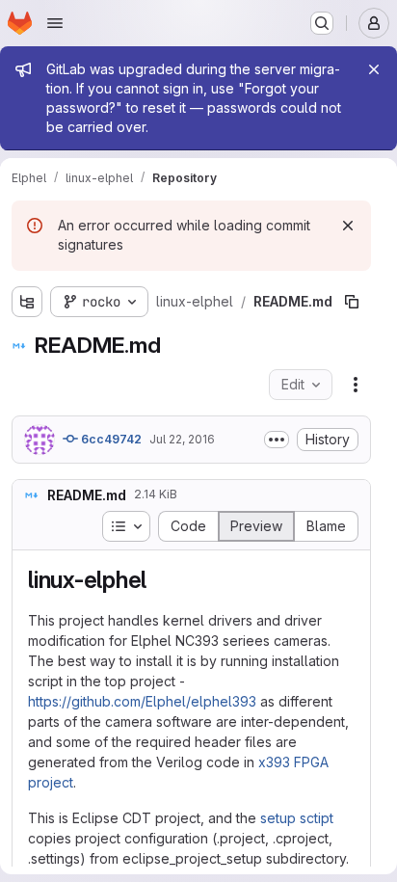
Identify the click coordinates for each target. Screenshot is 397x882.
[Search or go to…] (321, 23)
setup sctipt (296, 818)
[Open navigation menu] (55, 23)
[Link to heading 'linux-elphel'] (159, 580)
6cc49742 (110, 439)
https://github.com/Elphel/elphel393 (142, 701)
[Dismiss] (347, 225)
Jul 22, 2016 (182, 439)
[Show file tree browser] (27, 301)
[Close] (373, 69)
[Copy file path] (351, 301)
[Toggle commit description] (276, 439)
